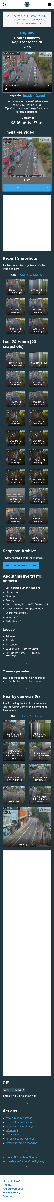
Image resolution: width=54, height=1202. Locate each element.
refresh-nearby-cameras (20, 1138)
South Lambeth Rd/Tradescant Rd (27, 40)
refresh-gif (12, 1130)
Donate (7, 1184)
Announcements (13, 1188)
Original (40, 95)
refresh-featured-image (19, 1122)
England (27, 32)
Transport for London (29, 681)
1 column (23, 274)
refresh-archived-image (19, 1126)
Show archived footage (21, 565)
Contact (8, 1196)
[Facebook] (13, 122)
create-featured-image (19, 1117)
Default (27, 95)
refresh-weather (15, 1134)
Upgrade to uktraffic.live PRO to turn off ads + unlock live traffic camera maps (29, 19)
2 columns (36, 274)
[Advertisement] (27, 223)
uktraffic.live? (11, 1181)
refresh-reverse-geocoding (21, 1142)
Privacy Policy (11, 1192)
